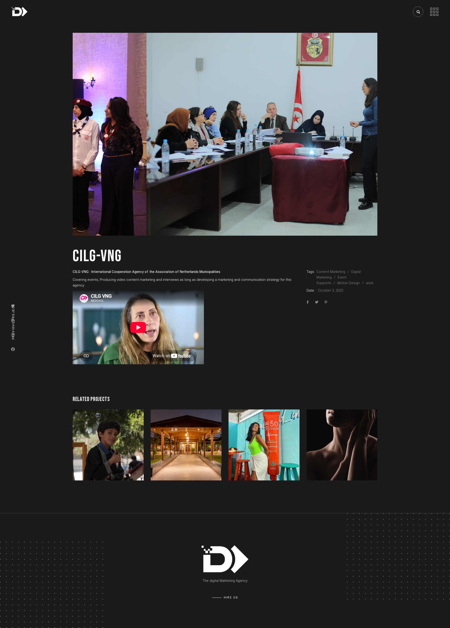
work (369, 283)
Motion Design (348, 283)
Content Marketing (330, 272)
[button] (82, 134)
